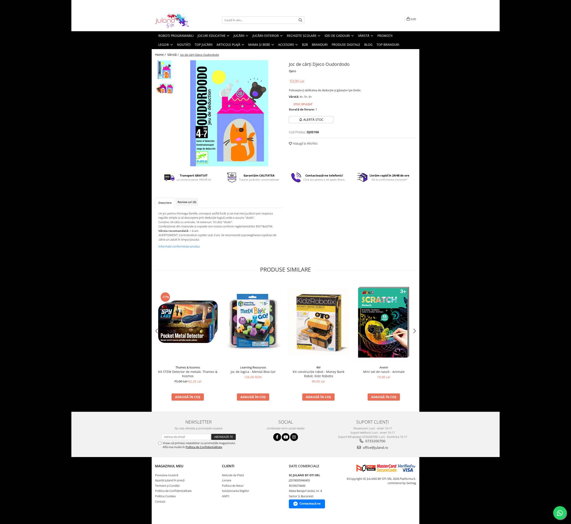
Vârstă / (173, 54)
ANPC (226, 496)
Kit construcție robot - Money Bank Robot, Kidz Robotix (318, 374)
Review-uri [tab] (187, 202)
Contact (160, 501)
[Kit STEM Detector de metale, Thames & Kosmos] (187, 321)
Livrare (226, 480)
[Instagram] (294, 437)
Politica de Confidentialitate (204, 447)
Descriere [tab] (165, 203)
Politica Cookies (165, 496)
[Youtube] (286, 437)
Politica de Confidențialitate (173, 491)
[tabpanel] (229, 113)
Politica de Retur (233, 486)
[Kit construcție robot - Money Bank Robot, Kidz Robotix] (318, 321)
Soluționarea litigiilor (235, 491)
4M (318, 367)
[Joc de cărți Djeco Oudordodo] (229, 113)
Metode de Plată (233, 475)
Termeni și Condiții (167, 486)
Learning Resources (253, 367)
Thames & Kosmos (188, 367)
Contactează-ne (310, 503)
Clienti (228, 466)
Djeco (292, 71)
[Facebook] (277, 437)
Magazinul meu (169, 466)
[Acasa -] (177, 20)
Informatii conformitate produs (179, 246)
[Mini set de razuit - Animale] (383, 321)
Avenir (384, 367)
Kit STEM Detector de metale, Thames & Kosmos (187, 374)
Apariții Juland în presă (169, 480)
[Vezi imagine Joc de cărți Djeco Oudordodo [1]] (164, 88)
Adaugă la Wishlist (305, 143)
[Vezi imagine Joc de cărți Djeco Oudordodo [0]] (164, 69)
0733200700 (374, 441)
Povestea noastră (166, 475)
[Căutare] (300, 20)
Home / (161, 54)
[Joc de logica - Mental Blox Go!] (253, 321)
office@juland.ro (375, 447)
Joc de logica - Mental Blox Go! (253, 372)
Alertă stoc (313, 119)
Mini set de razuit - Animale (384, 372)
